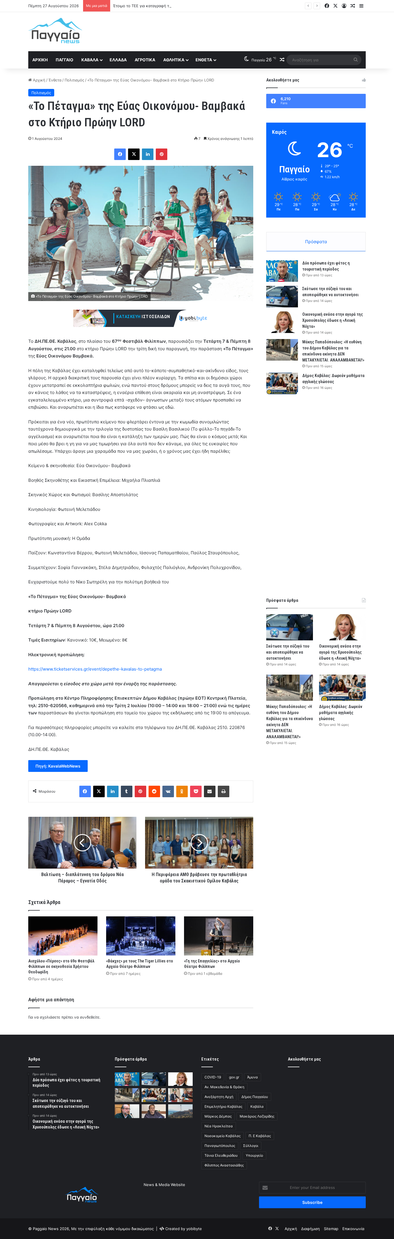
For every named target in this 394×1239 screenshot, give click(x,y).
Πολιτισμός (74, 80)
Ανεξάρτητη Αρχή (218, 1097)
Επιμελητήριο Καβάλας (223, 1106)
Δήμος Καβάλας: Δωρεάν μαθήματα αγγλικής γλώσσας (340, 712)
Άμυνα (252, 1077)
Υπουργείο (254, 1155)
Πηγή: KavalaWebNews (57, 766)
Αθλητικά (173, 59)
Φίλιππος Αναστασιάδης (224, 1165)
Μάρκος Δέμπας (218, 1116)
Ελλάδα (118, 59)
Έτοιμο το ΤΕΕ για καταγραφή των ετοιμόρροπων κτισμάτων (167, 5)
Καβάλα (89, 59)
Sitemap (331, 1228)
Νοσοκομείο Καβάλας (222, 1136)
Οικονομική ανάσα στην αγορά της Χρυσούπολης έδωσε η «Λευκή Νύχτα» (332, 320)
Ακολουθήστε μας (304, 1059)
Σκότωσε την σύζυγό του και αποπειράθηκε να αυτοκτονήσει (287, 652)
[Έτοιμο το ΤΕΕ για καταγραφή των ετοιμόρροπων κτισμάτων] (127, 1111)
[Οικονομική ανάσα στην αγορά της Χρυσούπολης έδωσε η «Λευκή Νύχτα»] (282, 322)
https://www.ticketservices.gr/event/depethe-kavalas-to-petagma (95, 669)
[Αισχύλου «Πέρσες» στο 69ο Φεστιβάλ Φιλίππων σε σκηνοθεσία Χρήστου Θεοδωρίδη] (62, 935)
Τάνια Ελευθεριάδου (221, 1155)
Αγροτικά (145, 59)
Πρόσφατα (316, 241)
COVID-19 (212, 1077)
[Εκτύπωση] (223, 791)
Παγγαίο (64, 59)
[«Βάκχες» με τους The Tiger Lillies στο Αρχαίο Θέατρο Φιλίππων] (140, 935)
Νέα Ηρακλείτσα (218, 1126)
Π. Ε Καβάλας (260, 1136)
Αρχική (40, 59)
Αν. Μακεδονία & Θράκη (224, 1087)
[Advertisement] (255, 31)
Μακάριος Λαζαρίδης (257, 1116)
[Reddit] (154, 791)
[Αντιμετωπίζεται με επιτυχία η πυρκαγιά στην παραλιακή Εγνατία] (180, 1111)
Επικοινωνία (353, 1228)
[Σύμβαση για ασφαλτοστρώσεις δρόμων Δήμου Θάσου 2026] (180, 1095)
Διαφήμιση (310, 1228)
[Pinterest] (161, 154)
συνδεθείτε (90, 1017)
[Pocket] (196, 791)
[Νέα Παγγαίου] (55, 30)
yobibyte (194, 1228)
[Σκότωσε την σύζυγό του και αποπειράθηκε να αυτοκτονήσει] (282, 296)
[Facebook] (120, 154)
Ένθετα (204, 59)
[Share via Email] (209, 791)
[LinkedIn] (147, 154)
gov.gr (234, 1077)
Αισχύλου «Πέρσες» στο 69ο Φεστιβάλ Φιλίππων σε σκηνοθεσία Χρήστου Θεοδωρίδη (61, 966)
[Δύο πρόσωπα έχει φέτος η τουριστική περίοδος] (282, 271)
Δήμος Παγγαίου (254, 1097)
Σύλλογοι (250, 1145)
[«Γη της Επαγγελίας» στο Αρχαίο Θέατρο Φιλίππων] (218, 935)
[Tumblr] (126, 791)
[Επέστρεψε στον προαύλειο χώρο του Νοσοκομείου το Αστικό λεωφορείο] (154, 1111)
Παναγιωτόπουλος (219, 1145)
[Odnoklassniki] (182, 791)
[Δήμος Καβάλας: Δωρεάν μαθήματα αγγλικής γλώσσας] (282, 383)
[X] (134, 154)
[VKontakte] (168, 791)
